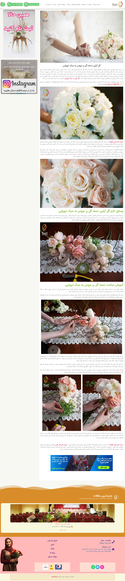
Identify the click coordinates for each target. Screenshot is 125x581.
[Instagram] (102, 567)
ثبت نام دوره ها (33, 4)
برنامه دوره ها (96, 4)
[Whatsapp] (93, 567)
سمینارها (84, 4)
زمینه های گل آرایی (61, 445)
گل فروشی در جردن (113, 84)
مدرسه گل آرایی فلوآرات (116, 142)
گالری (52, 544)
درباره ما (54, 4)
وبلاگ (68, 4)
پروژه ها (89, 4)
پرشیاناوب (54, 576)
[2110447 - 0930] (113, 541)
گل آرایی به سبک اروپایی (72, 78)
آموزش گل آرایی (52, 540)
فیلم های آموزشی (75, 4)
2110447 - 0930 (106, 540)
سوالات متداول (61, 4)
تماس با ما (48, 4)
